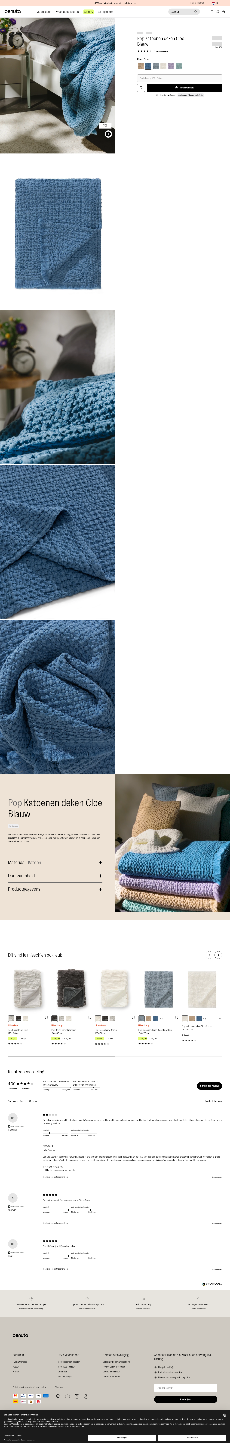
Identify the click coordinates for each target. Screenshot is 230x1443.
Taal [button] (22, 1101)
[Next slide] (218, 955)
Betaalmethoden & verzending (116, 1362)
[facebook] (86, 1396)
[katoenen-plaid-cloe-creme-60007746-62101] (185, 1018)
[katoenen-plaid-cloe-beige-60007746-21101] (148, 1018)
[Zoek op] (195, 11)
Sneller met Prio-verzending (189, 95)
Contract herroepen (112, 1376)
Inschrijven (185, 1399)
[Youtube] (67, 1396)
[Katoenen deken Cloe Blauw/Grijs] (158, 989)
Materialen (62, 1371)
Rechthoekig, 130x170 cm (151, 78)
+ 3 (161, 1018)
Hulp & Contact (197, 3)
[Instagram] (77, 1396)
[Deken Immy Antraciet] (71, 989)
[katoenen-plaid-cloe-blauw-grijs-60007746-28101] (141, 1018)
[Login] (218, 12)
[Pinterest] (58, 1396)
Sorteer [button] (12, 1101)
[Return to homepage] (13, 11)
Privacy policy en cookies (114, 1366)
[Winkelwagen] (223, 12)
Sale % (88, 12)
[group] (24, 1084)
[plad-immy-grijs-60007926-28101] (11, 1018)
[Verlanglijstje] (212, 12)
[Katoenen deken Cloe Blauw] (148, 66)
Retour (16, 1366)
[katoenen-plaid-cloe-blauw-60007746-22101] (155, 1018)
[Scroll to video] (108, 134)
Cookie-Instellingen (111, 1371)
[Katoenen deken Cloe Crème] (202, 989)
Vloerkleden (44, 12)
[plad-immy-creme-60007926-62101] (25, 1018)
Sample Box (105, 12)
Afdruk (16, 1371)
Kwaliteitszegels (65, 1376)
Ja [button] (67, 1177)
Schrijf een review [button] (209, 1085)
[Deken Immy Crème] (115, 989)
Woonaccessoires (67, 12)
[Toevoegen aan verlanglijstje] (141, 88)
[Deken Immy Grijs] (28, 989)
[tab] (213, 1102)
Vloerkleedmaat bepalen (69, 1362)
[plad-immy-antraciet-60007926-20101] (18, 1018)
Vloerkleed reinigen (66, 1366)
